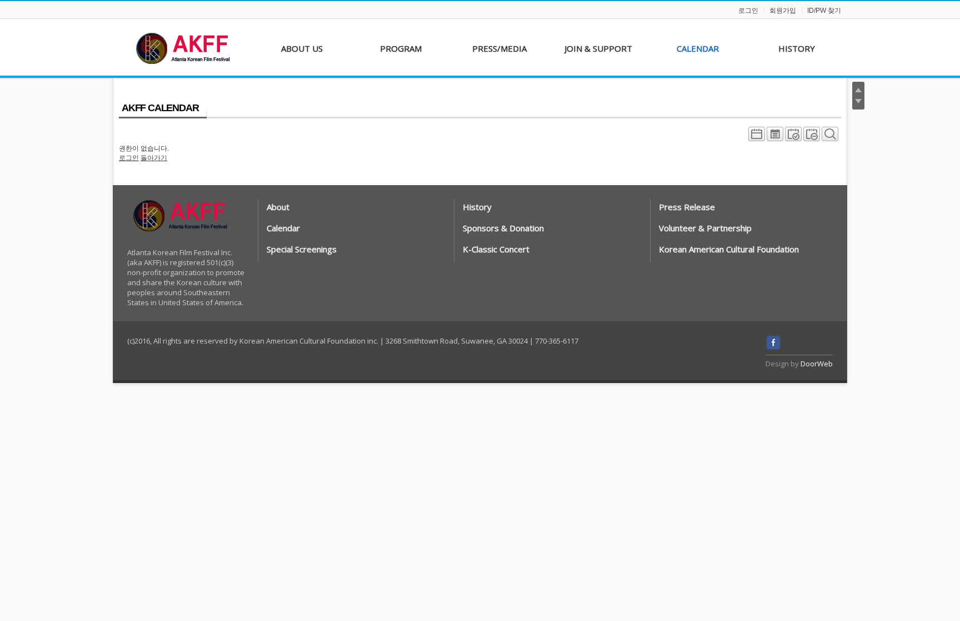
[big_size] (830, 137)
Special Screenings (302, 249)
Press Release (687, 206)
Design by (799, 364)
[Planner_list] (775, 137)
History (477, 206)
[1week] (811, 137)
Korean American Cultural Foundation (729, 249)
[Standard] (756, 137)
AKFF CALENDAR (160, 107)
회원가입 (782, 10)
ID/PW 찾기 (824, 10)
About (278, 206)
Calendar (283, 228)
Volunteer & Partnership (705, 228)
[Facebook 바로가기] (773, 346)
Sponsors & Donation (503, 228)
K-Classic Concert (496, 249)
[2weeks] (793, 137)
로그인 (748, 10)
